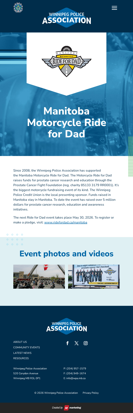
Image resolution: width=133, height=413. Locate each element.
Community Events (26, 347)
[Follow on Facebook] (67, 343)
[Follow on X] (76, 343)
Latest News (22, 353)
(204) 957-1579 (76, 368)
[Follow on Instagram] (86, 343)
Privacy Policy (91, 393)
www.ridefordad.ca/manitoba (65, 222)
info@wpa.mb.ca (75, 378)
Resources (21, 358)
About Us (20, 342)
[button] (39, 277)
